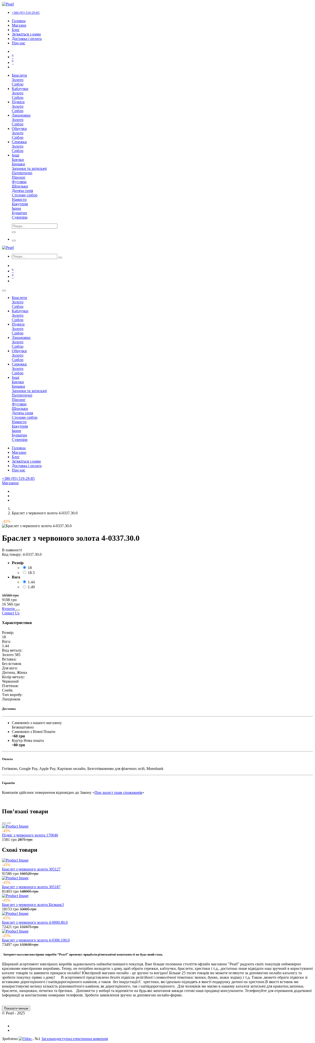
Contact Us (10, 613)
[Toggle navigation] (14, 240)
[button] (9, 609)
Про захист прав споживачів (118, 792)
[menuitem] (19, 21)
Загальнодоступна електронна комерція (74, 1039)
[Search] (14, 232)
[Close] (4, 290)
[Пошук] (60, 257)
